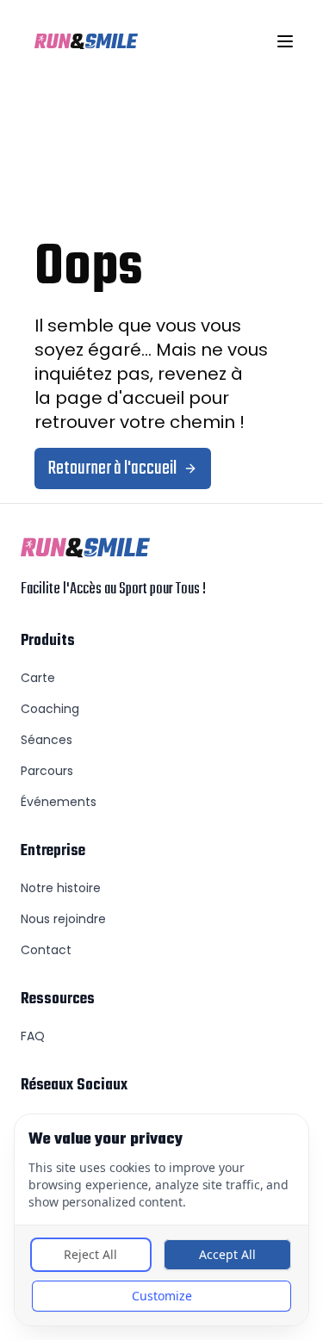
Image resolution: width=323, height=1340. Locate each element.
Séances (46, 739)
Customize (162, 1295)
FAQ (33, 1036)
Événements (58, 801)
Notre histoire (61, 887)
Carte (38, 677)
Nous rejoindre (63, 918)
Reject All (90, 1254)
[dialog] (161, 1220)
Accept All (227, 1254)
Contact (46, 949)
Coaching (50, 708)
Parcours (47, 770)
